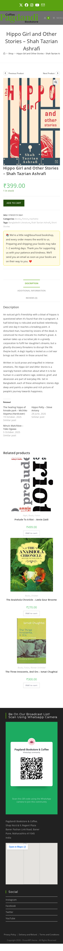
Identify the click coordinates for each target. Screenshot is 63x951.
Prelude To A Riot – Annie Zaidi (31, 519)
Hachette (33, 218)
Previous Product (16, 73)
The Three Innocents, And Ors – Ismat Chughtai (31, 671)
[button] (55, 82)
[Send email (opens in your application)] (42, 5)
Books (18, 218)
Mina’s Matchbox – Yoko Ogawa (13, 427)
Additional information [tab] (31, 290)
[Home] (4, 53)
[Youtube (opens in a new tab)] (37, 5)
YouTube (10, 918)
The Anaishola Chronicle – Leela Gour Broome (31, 599)
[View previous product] (5, 73)
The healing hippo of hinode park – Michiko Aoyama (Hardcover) (15, 410)
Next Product (49, 73)
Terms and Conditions (49, 934)
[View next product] (57, 73)
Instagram (11, 899)
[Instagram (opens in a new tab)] (31, 5)
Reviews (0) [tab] (31, 298)
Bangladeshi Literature (19, 222)
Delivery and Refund (28, 934)
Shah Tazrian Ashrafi (40, 222)
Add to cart (14, 203)
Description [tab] (31, 283)
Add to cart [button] (31, 533)
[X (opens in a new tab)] (21, 5)
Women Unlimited (38, 667)
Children (34, 595)
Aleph (25, 515)
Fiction (25, 218)
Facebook (11, 905)
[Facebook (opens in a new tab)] (26, 5)
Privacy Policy (10, 934)
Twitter (9, 912)
